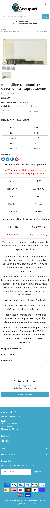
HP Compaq (9, 93)
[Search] (45, 16)
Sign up (37, 471)
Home (3, 29)
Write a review (25, 394)
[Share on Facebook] (3, 159)
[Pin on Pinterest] (17, 159)
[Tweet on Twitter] (7, 159)
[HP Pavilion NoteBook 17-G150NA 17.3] (6, 75)
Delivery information (12, 501)
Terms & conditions (30, 501)
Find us (42, 501)
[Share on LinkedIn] (12, 159)
